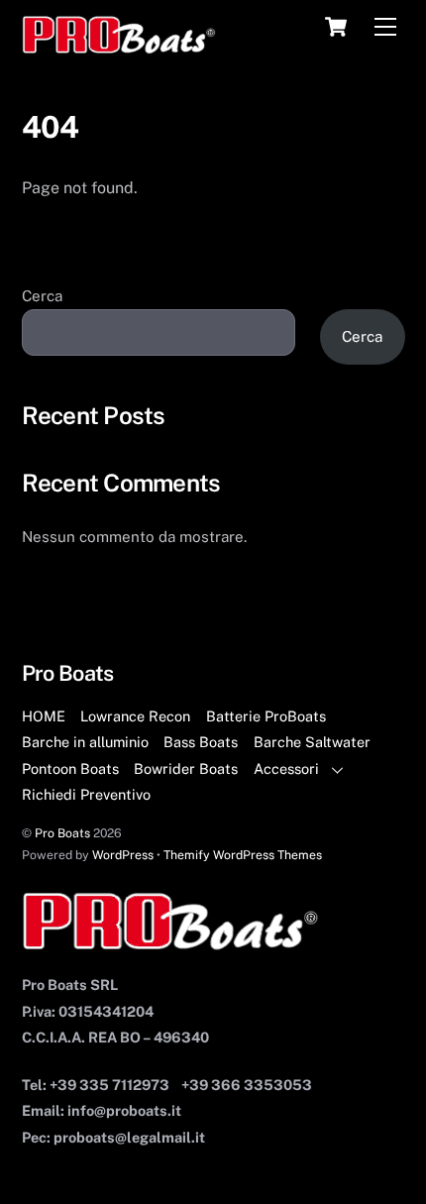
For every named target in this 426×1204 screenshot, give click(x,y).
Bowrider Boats (186, 768)
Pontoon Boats (70, 768)
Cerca (42, 295)
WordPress (123, 854)
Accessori (286, 768)
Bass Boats (200, 741)
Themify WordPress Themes (242, 854)
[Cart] (336, 27)
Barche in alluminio (85, 741)
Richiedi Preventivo (86, 794)
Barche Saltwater (312, 741)
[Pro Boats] (119, 45)
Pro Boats (62, 832)
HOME (43, 716)
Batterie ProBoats (266, 716)
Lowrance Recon (135, 716)
